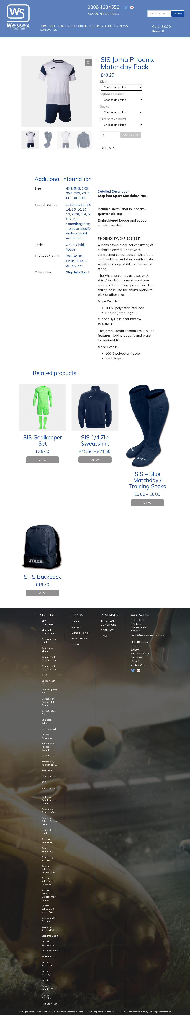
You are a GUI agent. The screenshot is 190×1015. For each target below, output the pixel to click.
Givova (84, 638)
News (124, 26)
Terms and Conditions (109, 622)
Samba (76, 632)
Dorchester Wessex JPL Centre (48, 701)
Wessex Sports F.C (47, 964)
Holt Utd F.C (48, 770)
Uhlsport (76, 626)
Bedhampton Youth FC (49, 641)
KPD (44, 782)
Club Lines (96, 26)
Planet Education (47, 996)
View (43, 460)
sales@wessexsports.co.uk (147, 635)
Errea (75, 638)
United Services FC (48, 943)
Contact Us (48, 29)
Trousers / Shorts (113, 119)
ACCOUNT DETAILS (103, 14)
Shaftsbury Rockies (47, 859)
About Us (111, 26)
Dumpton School (47, 721)
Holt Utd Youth (49, 1003)
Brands (63, 26)
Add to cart (131, 134)
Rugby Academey (47, 850)
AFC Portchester (48, 623)
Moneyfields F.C (48, 789)
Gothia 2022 (48, 755)
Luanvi (75, 644)
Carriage (107, 630)
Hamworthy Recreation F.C (49, 763)
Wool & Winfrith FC (47, 987)
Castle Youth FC (48, 682)
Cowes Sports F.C (49, 691)
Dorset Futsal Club (49, 712)
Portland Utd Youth (48, 832)
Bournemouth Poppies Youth (49, 658)
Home (44, 26)
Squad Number (112, 94)
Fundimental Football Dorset (48, 746)
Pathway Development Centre (49, 800)
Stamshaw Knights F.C (48, 928)
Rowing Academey (47, 841)
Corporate (79, 26)
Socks (104, 106)
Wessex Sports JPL (47, 973)
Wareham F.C (49, 956)
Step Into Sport (77, 272)
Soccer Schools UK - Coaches (48, 881)
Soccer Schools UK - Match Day (48, 908)
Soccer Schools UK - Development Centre (49, 895)
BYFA (44, 675)
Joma (85, 632)
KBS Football (49, 776)
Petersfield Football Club (49, 811)
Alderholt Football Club (49, 632)
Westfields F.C (49, 980)
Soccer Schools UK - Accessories (48, 869)
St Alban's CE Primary (49, 919)
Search (177, 13)
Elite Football (49, 728)
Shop (53, 26)
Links (104, 636)
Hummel (76, 621)
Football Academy (47, 736)
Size (103, 81)
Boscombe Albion (47, 650)
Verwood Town (50, 950)
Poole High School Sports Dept (49, 821)
